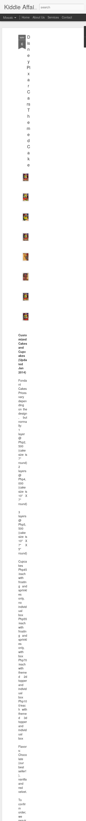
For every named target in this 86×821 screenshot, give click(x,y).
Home (26, 17)
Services (53, 17)
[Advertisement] (50, 99)
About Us (39, 17)
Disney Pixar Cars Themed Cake (28, 101)
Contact (67, 17)
